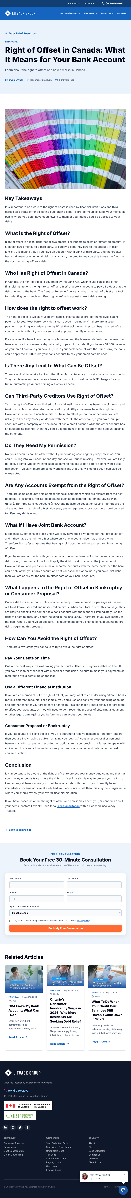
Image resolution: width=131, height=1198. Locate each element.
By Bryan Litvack (14, 79)
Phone (12, 892)
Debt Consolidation (14, 1150)
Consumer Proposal (14, 1143)
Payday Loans (53, 1162)
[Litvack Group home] (20, 13)
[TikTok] (20, 1127)
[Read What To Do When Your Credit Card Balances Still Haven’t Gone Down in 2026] (107, 976)
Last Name (72, 878)
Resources (106, 13)
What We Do (89, 13)
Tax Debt (51, 1154)
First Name (15, 878)
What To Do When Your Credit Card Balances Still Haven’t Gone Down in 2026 (107, 1010)
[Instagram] (13, 1127)
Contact (89, 3)
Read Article (16, 1037)
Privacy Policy (83, 920)
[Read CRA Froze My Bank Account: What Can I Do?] (24, 979)
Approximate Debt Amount (24, 906)
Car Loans (51, 1166)
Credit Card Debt (55, 1150)
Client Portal (73, 3)
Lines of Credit (53, 1170)
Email (70, 892)
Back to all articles (20, 829)
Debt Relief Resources (23, 33)
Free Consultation (68, 806)
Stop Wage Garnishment (59, 1147)
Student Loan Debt (56, 1158)
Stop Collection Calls (57, 1143)
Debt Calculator (97, 1150)
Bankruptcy (10, 1147)
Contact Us (94, 1154)
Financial (11, 41)
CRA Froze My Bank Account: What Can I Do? (23, 1010)
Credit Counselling (13, 1154)
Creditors (93, 1158)
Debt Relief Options (68, 13)
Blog (91, 1147)
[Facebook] (27, 1127)
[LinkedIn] (5, 1127)
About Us (121, 13)
